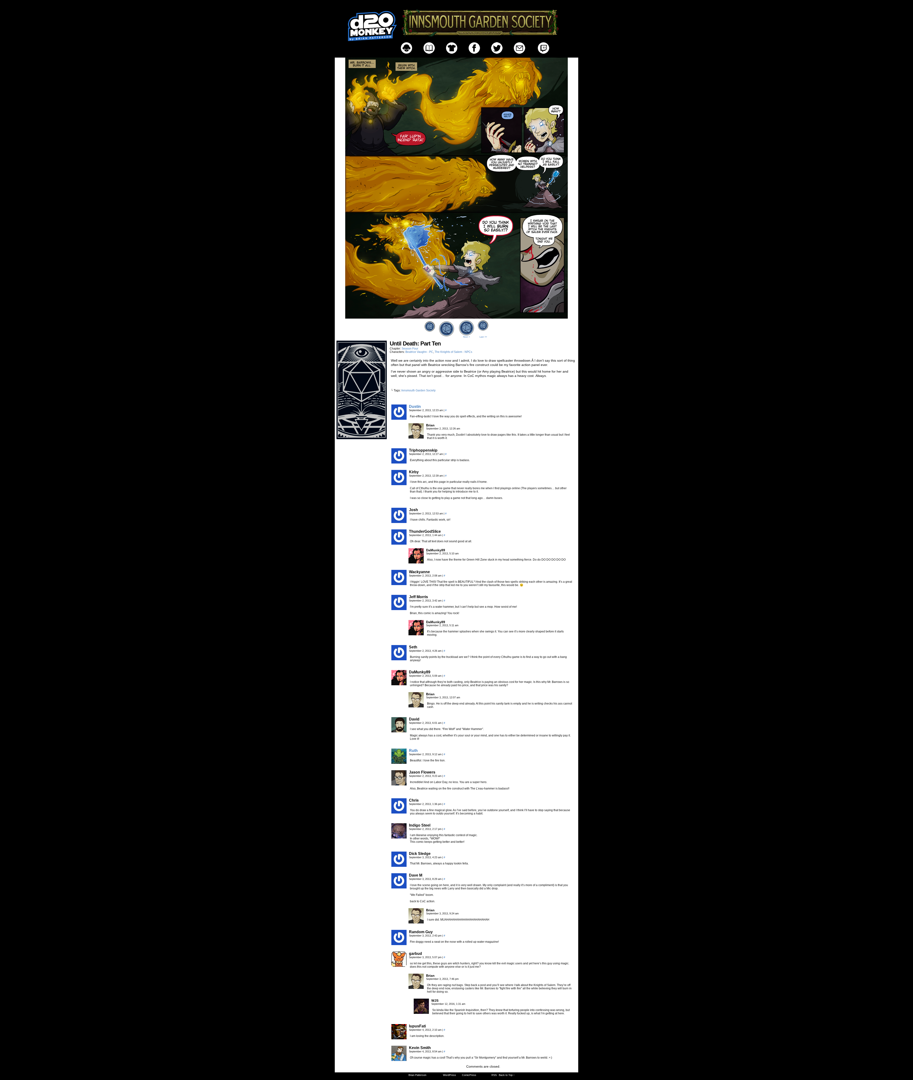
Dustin (415, 406)
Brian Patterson (417, 1075)
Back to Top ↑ (507, 1075)
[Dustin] (399, 418)
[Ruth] (399, 762)
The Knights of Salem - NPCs (453, 352)
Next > (466, 337)
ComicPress (469, 1075)
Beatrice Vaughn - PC (419, 352)
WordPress (449, 1075)
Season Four (410, 348)
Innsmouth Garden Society (418, 390)
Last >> (483, 337)
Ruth (413, 751)
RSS (494, 1075)
